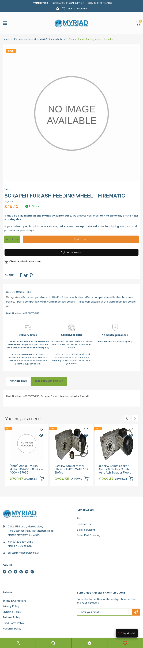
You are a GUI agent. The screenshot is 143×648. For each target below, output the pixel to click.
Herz (7, 189)
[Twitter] (26, 275)
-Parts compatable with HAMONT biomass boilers (51, 297)
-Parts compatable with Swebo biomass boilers (106, 301)
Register (82, 9)
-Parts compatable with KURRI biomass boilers (45, 301)
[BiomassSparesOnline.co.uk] (71, 23)
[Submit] (136, 612)
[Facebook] (20, 275)
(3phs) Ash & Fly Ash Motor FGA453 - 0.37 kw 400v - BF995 (26, 469)
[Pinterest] (31, 275)
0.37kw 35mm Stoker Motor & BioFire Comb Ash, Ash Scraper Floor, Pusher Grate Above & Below (114, 472)
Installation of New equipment (68, 3)
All (7, 306)
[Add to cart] (42, 479)
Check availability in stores (25, 261)
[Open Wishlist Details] (63, 8)
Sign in (71, 9)
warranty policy (124, 341)
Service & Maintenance (100, 3)
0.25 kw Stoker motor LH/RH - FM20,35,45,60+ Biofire (71, 469)
